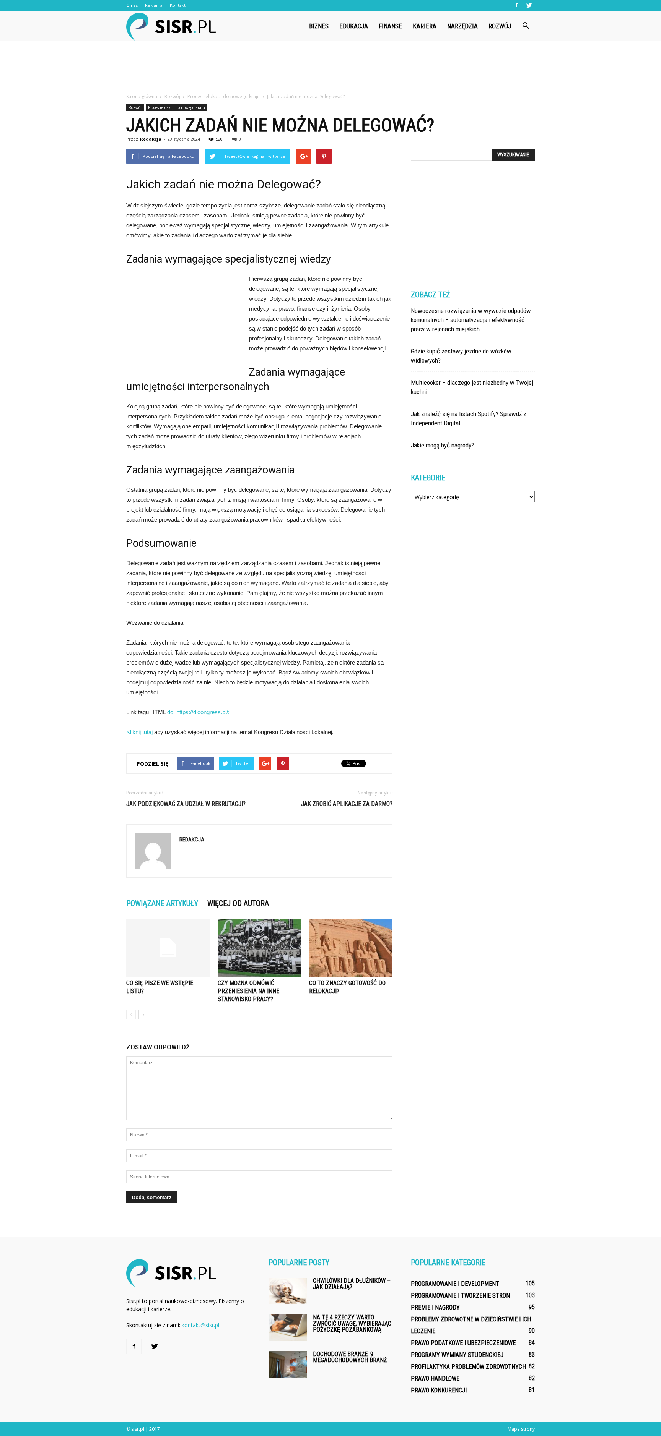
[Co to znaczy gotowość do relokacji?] (350, 948)
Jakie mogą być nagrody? (442, 445)
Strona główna (141, 96)
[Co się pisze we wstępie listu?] (168, 948)
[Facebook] (516, 5)
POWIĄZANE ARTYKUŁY (162, 903)
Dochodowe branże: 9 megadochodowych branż (350, 1357)
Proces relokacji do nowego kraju (176, 107)
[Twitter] (529, 5)
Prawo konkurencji (439, 1390)
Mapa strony (521, 1429)
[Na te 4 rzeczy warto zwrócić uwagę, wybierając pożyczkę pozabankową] (288, 1327)
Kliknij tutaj (139, 732)
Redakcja (150, 139)
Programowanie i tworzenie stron (460, 1295)
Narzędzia (462, 26)
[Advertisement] (330, 67)
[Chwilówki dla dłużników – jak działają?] (288, 1291)
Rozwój (499, 26)
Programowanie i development (455, 1283)
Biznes (319, 26)
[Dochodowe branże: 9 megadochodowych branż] (288, 1364)
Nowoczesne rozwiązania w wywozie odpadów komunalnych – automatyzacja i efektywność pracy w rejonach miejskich (471, 320)
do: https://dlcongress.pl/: (198, 712)
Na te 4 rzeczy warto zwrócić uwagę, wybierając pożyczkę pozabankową (352, 1323)
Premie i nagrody (435, 1307)
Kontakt (178, 5)
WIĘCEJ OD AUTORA (238, 903)
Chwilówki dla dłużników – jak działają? (352, 1283)
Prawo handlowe (435, 1378)
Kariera (424, 26)
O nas (132, 5)
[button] (525, 26)
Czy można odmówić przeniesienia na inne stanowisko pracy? (248, 991)
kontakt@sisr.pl (200, 1325)
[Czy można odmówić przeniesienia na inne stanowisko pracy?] (259, 948)
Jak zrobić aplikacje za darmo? (346, 803)
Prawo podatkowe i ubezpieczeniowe (463, 1343)
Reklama (154, 5)
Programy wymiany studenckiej (457, 1354)
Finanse (390, 26)
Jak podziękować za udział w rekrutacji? (186, 803)
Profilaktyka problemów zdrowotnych (468, 1366)
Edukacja (353, 26)
